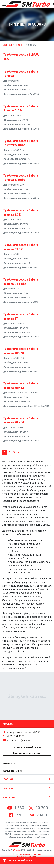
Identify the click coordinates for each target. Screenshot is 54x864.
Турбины (20, 44)
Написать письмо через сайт (27, 753)
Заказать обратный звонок (27, 747)
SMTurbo (16, 850)
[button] (23, 452)
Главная (7, 44)
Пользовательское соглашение (27, 854)
